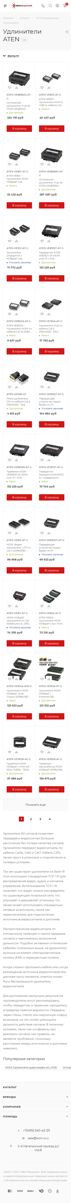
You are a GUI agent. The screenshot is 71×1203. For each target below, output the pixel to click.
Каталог (10, 1087)
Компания (12, 1106)
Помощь (10, 1116)
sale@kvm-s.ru (38, 1138)
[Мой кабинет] (57, 6)
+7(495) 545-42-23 (36, 1130)
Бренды (9, 1096)
